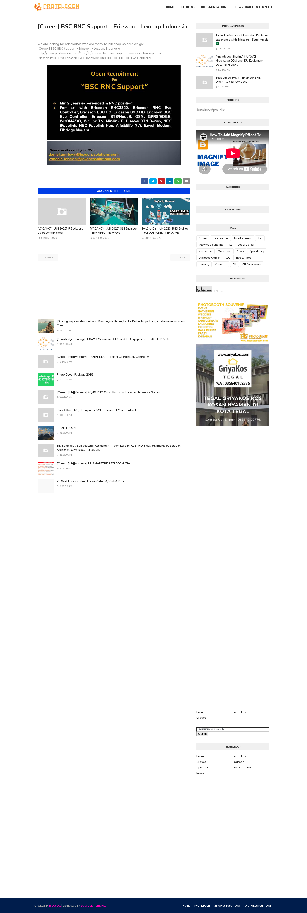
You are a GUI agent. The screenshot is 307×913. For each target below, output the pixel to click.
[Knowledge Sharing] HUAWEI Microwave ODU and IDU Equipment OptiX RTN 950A (113, 339)
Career (203, 238)
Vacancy (221, 264)
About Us (240, 712)
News (240, 251)
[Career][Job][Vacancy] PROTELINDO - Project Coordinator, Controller (103, 357)
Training (204, 264)
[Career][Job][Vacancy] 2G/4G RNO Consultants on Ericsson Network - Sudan (108, 392)
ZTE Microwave (251, 264)
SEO (227, 257)
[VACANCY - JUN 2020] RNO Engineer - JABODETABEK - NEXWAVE (166, 231)
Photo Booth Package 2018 (75, 375)
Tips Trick (202, 767)
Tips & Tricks (243, 257)
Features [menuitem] (186, 7)
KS (230, 244)
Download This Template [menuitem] (253, 7)
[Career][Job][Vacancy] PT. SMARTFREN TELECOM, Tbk (93, 463)
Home (200, 712)
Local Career (246, 244)
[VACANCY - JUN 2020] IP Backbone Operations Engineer (60, 231)
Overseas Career (209, 257)
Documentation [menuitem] (213, 7)
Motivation (224, 251)
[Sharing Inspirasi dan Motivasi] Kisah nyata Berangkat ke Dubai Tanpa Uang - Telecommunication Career (121, 323)
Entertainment (243, 238)
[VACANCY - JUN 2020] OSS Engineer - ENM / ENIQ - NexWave (113, 231)
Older (179, 257)
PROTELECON (66, 428)
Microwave (205, 251)
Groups (201, 718)
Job (260, 238)
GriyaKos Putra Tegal (227, 905)
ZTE (234, 264)
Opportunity (256, 251)
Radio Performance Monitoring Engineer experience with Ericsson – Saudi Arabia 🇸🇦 (242, 39)
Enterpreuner (220, 238)
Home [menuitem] (170, 7)
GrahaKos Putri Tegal (258, 905)
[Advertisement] (114, 290)
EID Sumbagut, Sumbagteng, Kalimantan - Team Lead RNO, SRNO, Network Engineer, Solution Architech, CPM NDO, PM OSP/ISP (119, 448)
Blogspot (55, 905)
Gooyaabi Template (93, 905)
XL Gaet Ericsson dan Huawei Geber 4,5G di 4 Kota (90, 481)
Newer (48, 257)
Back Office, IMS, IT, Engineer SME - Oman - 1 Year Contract (96, 410)
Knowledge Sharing (211, 244)
